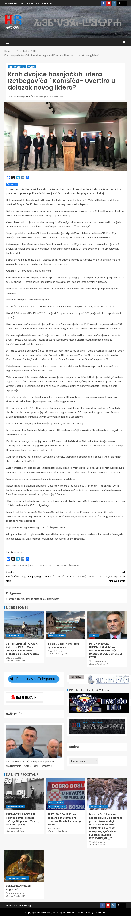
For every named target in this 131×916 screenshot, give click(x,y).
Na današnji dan (15, 806)
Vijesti (31, 67)
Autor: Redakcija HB (19, 96)
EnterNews (84, 912)
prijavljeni (24, 598)
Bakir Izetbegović (20, 565)
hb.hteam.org (45, 565)
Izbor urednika (16, 67)
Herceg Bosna (56, 802)
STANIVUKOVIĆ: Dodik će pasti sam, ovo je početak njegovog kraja (96, 576)
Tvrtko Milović (60, 565)
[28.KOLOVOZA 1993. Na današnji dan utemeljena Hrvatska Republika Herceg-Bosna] (65, 794)
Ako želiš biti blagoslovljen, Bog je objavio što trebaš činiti (35, 576)
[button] (7, 42)
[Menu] (7, 42)
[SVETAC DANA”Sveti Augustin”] (24, 866)
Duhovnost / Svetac (17, 878)
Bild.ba (33, 565)
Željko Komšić (75, 565)
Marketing (46, 3)
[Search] (124, 42)
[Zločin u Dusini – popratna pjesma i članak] (65, 625)
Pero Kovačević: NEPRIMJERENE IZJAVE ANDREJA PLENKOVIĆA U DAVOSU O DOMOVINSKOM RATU (105, 650)
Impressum (33, 3)
